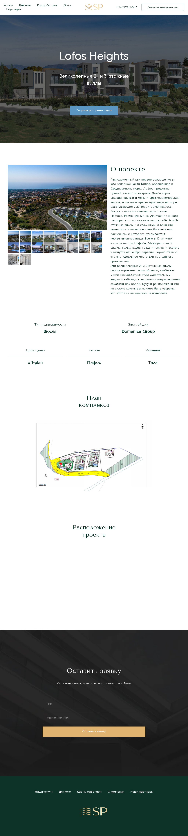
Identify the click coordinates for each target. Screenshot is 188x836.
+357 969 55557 (126, 7)
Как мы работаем (89, 791)
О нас (68, 5)
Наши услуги (44, 791)
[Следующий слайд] (101, 197)
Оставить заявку (94, 731)
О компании (116, 791)
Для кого (25, 5)
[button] (163, 7)
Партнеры (13, 9)
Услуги (8, 5)
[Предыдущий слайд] (13, 197)
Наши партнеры (142, 791)
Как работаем (47, 5)
